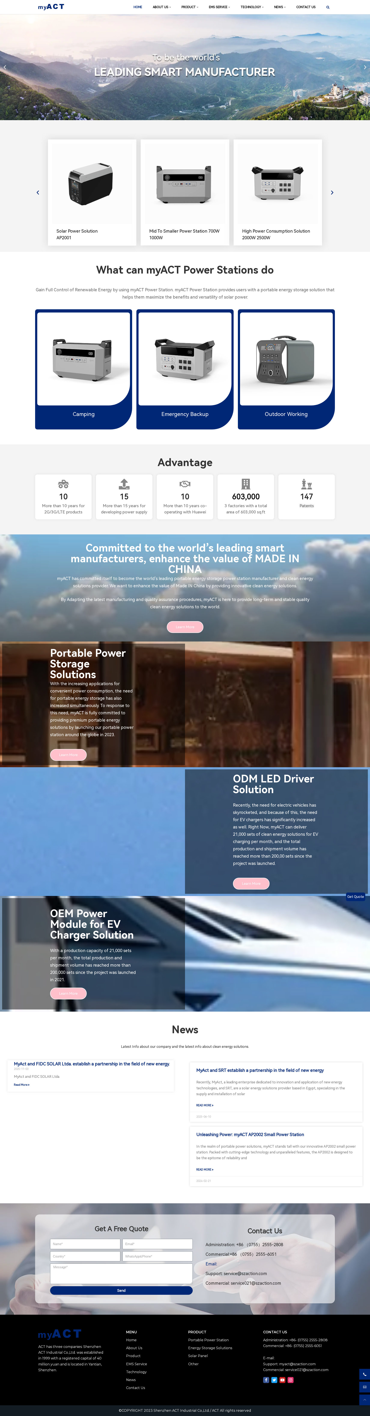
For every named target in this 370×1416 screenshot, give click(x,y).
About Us (134, 1348)
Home (131, 1340)
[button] (4, 67)
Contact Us (135, 1388)
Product (133, 1356)
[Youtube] (282, 1380)
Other (193, 1364)
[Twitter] (274, 1380)
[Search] (328, 7)
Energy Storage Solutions (210, 1348)
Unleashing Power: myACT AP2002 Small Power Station (250, 1134)
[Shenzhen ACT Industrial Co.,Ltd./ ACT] (51, 7)
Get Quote (355, 897)
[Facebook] (266, 1380)
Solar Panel (198, 1356)
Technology (136, 1372)
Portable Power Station (208, 1340)
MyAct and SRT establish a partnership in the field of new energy (260, 1070)
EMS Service (136, 1364)
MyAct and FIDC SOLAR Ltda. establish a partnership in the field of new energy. (92, 1063)
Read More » (21, 1084)
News (131, 1380)
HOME (138, 7)
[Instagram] (291, 1380)
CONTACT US (306, 7)
